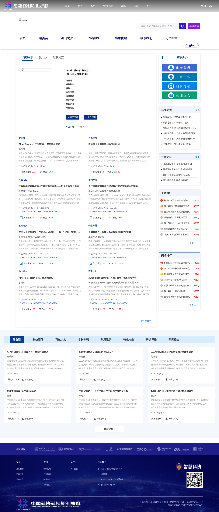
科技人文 (70, 88)
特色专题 (70, 100)
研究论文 (70, 108)
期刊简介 (67, 38)
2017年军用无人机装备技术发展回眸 (179, 223)
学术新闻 (47, 469)
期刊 (80, 6)
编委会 (43, 38)
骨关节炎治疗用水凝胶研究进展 (177, 212)
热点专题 (20, 479)
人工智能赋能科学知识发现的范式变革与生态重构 (113, 186)
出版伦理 (121, 38)
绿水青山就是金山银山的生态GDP (96, 352)
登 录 (203, 6)
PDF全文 (43, 172)
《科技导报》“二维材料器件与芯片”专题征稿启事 (185, 133)
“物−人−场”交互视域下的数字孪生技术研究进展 (184, 234)
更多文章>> (146, 321)
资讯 (123, 6)
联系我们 (146, 38)
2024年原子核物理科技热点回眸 (177, 206)
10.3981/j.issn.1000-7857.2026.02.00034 (107, 303)
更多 (197, 110)
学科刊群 (108, 6)
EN (210, 6)
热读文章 (20, 474)
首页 (67, 6)
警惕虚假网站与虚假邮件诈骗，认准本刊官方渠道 (186, 128)
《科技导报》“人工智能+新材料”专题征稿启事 (184, 138)
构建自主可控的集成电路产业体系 (178, 200)
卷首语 (69, 80)
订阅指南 (172, 38)
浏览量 (26, 172)
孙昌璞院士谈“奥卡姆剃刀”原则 (177, 164)
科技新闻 (70, 84)
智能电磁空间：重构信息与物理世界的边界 (172, 391)
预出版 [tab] (43, 57)
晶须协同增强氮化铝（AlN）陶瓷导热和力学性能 (112, 278)
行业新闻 (47, 474)
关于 (148, 6)
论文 (92, 6)
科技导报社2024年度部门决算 (177, 144)
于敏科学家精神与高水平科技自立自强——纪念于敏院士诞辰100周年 (53, 186)
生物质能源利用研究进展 (174, 229)
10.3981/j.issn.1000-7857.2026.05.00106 (38, 303)
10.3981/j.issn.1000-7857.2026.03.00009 (107, 211)
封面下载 (73, 117)
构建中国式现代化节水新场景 (21, 391)
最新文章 (20, 469)
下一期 (79, 127)
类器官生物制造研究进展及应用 (177, 285)
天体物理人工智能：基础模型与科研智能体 (109, 232)
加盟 (136, 6)
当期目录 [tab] (27, 57)
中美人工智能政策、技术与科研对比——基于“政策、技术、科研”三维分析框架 (58, 232)
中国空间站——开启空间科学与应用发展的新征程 (103, 391)
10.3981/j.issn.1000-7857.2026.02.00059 (38, 211)
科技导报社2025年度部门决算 (177, 117)
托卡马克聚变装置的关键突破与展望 (179, 274)
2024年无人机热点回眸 (173, 291)
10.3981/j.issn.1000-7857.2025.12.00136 (38, 257)
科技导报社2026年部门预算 (176, 122)
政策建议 (70, 96)
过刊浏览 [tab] (58, 57)
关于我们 (74, 469)
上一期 (70, 127)
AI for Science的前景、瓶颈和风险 (36, 278)
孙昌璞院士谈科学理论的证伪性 (177, 169)
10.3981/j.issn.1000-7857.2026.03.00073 (107, 257)
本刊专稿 (70, 92)
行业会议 (47, 485)
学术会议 (47, 479)
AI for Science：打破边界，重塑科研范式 (39, 144)
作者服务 (94, 38)
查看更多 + (109, 429)
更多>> (192, 243)
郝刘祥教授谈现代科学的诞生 (176, 175)
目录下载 (91, 117)
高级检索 (194, 26)
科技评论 (70, 104)
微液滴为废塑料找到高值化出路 (104, 144)
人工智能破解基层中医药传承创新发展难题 (172, 352)
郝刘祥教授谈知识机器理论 (175, 180)
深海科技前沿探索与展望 (174, 217)
